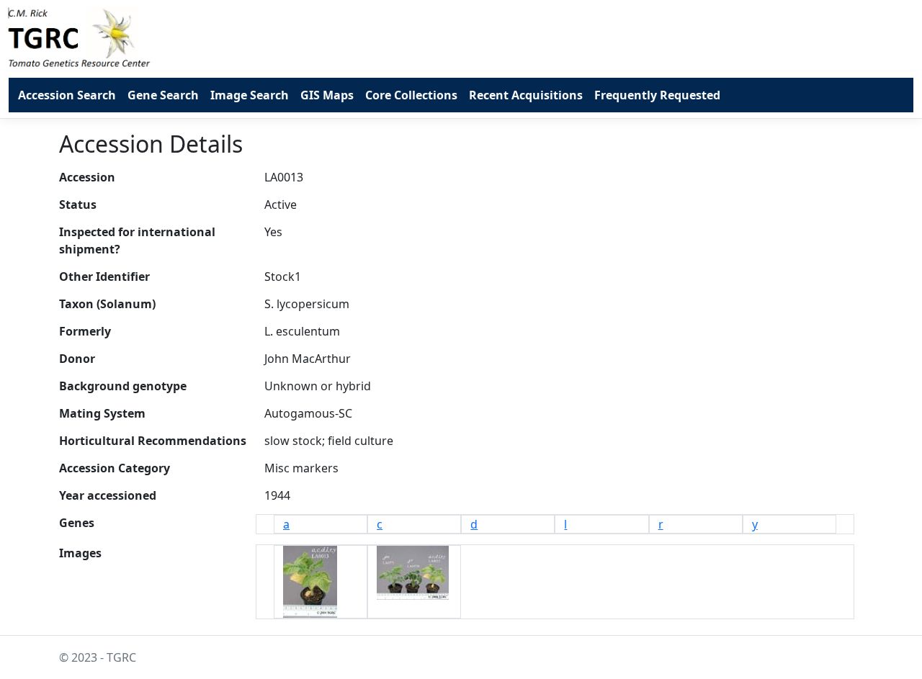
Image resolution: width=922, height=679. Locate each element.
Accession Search (67, 95)
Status (78, 204)
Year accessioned (107, 495)
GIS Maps (327, 95)
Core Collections (411, 95)
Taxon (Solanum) (107, 304)
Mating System (102, 413)
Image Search (249, 95)
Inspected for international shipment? (137, 240)
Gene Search (163, 95)
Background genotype (123, 386)
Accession (87, 177)
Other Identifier (104, 276)
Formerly (85, 331)
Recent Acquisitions (526, 95)
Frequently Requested (657, 95)
